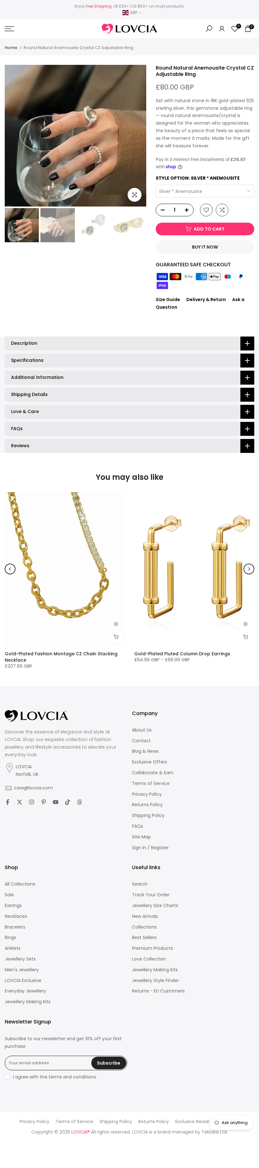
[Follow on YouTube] (55, 802)
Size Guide (168, 299)
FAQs (137, 826)
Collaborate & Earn (152, 773)
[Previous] (10, 569)
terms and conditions (72, 1077)
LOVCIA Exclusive (23, 981)
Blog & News (145, 751)
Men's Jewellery (22, 970)
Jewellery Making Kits (28, 1002)
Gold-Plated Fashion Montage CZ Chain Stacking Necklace (61, 656)
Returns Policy (147, 805)
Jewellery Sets (20, 959)
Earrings (13, 906)
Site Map (141, 837)
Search (140, 884)
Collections (144, 927)
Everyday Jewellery (25, 991)
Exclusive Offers (149, 762)
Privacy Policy (147, 794)
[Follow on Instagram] (31, 802)
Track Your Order (151, 895)
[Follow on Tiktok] (67, 802)
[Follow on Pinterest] (43, 802)
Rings (10, 938)
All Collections (20, 884)
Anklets (13, 948)
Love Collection (149, 959)
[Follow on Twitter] (19, 802)
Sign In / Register (150, 848)
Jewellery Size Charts (155, 906)
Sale (9, 895)
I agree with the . (55, 1077)
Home (11, 48)
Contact (141, 741)
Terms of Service (151, 784)
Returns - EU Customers (158, 991)
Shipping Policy (148, 816)
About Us (142, 730)
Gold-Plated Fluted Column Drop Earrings (182, 653)
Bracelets (15, 927)
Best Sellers (144, 938)
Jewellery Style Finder (155, 981)
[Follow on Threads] (79, 802)
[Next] (249, 569)
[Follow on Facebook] (7, 802)
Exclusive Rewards (194, 1122)
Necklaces (16, 916)
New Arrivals (145, 916)
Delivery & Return (206, 299)
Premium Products (152, 948)
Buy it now (205, 247)
